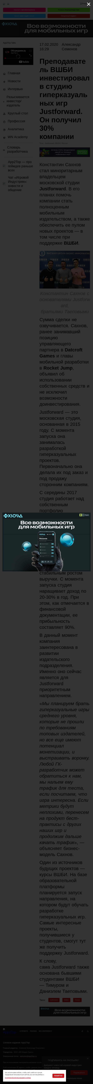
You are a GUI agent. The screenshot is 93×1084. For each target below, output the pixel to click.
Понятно (58, 1076)
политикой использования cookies (18, 1078)
